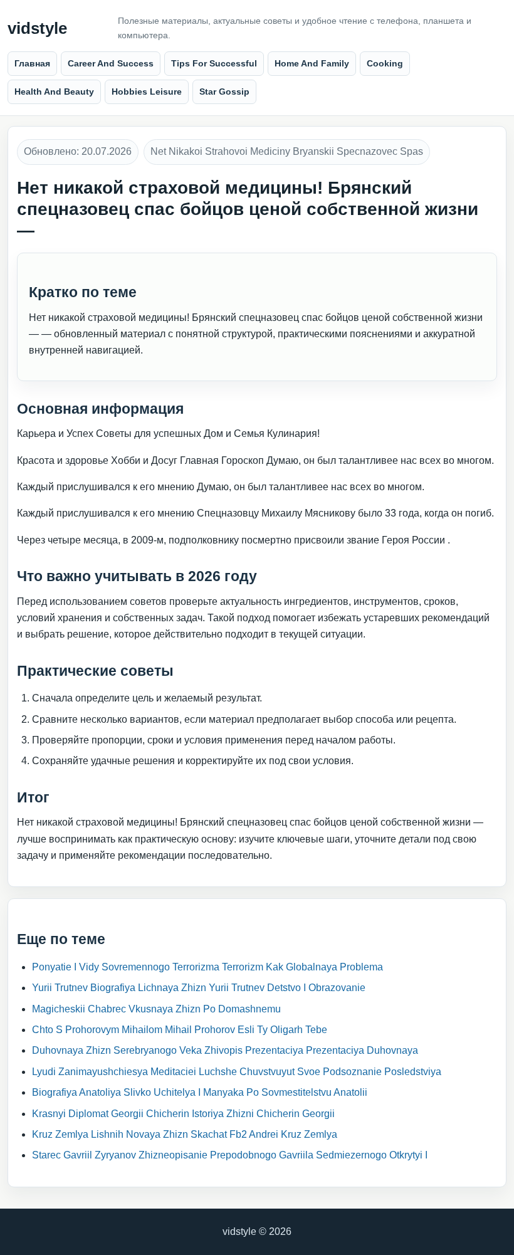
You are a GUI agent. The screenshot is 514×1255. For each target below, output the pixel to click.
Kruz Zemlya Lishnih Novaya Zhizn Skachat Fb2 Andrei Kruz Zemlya (184, 1134)
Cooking (385, 63)
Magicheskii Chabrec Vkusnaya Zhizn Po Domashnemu (156, 1009)
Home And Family (312, 63)
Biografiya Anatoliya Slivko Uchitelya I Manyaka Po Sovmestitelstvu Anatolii (199, 1092)
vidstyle (37, 28)
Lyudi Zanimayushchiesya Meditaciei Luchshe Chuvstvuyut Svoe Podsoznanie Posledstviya (236, 1071)
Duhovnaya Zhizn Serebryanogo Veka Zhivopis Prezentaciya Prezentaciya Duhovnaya (225, 1050)
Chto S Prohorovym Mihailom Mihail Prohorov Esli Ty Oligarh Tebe (179, 1029)
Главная (32, 63)
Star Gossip (224, 92)
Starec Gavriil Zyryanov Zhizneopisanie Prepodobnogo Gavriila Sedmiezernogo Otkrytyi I (229, 1155)
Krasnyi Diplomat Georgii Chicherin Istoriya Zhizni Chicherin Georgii (183, 1113)
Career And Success (111, 63)
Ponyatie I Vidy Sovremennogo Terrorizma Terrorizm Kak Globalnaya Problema (207, 967)
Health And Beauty (54, 92)
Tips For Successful (214, 63)
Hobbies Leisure (147, 92)
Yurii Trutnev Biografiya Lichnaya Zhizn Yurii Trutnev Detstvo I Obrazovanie (198, 987)
